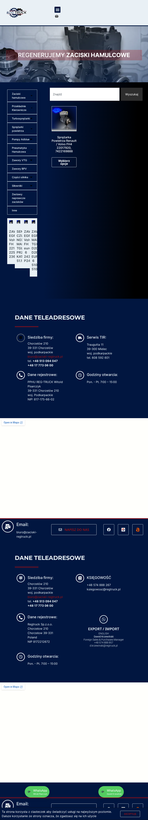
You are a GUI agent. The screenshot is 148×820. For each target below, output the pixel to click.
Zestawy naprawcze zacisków (18, 198)
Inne (14, 210)
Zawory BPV (19, 168)
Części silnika (20, 177)
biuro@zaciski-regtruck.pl (45, 356)
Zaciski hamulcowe (18, 95)
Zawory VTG (19, 160)
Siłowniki (17, 185)
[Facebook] (108, 529)
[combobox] (84, 94)
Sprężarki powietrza (18, 128)
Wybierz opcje (64, 162)
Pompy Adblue (20, 139)
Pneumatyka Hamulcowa (19, 149)
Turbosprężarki (21, 118)
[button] (57, 10)
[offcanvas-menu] (57, 16)
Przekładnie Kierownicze (19, 108)
